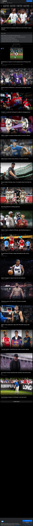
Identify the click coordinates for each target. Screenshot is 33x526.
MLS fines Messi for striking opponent (10, 206)
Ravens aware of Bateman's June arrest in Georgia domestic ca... (16, 88)
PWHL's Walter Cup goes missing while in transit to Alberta (15, 135)
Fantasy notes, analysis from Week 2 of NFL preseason (9, 39)
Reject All (27, 522)
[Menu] (1, 1)
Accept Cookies (27, 520)
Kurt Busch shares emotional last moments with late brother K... (16, 373)
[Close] (31, 518)
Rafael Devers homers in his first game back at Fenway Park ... (16, 62)
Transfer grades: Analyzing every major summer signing (15, 349)
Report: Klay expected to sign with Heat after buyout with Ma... (15, 325)
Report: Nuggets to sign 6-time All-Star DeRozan (13, 278)
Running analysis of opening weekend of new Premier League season (16, 28)
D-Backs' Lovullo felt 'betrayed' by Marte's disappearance (15, 112)
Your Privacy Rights (27, 524)
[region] (16, 522)
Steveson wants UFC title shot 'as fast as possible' (13, 301)
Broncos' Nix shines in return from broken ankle (8, 38)
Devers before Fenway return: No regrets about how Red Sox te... (16, 182)
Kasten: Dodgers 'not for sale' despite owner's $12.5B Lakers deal (11, 35)
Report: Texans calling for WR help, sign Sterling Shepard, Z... (16, 230)
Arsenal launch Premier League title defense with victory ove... (15, 254)
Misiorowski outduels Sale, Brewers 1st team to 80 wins (15, 158)
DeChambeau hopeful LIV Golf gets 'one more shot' (14, 397)
